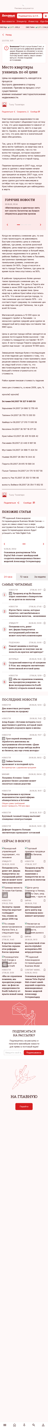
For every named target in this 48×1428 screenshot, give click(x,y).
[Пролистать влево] (7, 224)
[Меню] (5, 1425)
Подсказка (14, 642)
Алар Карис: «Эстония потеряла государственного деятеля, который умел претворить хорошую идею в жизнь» (22, 725)
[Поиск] (33, 1425)
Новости (13, 590)
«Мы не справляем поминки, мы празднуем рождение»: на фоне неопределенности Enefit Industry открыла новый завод (12, 985)
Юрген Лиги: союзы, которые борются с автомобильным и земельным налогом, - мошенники (27, 613)
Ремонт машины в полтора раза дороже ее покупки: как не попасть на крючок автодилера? (26, 649)
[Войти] (43, 1425)
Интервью (14, 659)
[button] (13, 1052)
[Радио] (24, 1425)
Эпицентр (21, 21)
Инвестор (33, 21)
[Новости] (14, 1425)
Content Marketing (34, 970)
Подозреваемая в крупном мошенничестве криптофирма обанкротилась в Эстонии (18, 797)
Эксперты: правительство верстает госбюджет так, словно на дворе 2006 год (12, 912)
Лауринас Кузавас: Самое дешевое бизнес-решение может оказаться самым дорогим (19, 780)
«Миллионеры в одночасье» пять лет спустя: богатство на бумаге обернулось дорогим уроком (22, 210)
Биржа (28, 900)
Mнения (5, 774)
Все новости (8, 21)
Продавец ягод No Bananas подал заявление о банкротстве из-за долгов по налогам (25, 596)
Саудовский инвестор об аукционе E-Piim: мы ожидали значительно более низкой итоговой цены (27, 665)
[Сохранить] (44, 589)
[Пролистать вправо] (40, 224)
